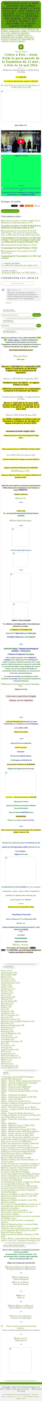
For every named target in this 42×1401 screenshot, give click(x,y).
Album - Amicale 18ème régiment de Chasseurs (21, 1080)
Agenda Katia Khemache (11, 1078)
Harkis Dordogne (14, 1394)
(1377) (6, 970)
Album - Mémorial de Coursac (13, 1127)
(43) (7, 1013)
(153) (7, 990)
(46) (7, 1011)
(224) (8, 980)
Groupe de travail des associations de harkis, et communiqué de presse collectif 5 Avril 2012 (20, 1164)
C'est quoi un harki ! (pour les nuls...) (16, 1145)
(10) (9, 1065)
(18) (12, 1041)
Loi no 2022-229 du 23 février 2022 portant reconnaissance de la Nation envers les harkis (19, 1186)
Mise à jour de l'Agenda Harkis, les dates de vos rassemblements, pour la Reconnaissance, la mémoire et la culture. (21, 1206)
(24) (11, 1033)
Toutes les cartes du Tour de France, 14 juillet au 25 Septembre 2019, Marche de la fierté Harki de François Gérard (20, 1230)
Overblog (21, 1390)
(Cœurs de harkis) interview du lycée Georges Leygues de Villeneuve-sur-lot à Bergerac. (20, 1148)
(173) (8, 988)
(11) (6, 1061)
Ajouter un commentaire (17, 283)
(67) (6, 1005)
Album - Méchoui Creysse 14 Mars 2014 (18, 1125)
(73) (7, 1003)
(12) (6, 1059)
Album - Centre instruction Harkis (15, 1088)
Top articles (35, 1394)
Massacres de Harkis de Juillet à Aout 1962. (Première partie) (19, 1201)
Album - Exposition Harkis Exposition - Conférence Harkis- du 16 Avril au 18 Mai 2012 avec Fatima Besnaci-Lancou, (20, 1115)
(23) (7, 1035)
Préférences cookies (20, 1398)
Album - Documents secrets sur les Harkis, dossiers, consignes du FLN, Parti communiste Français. (20, 1109)
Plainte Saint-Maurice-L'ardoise (14, 1210)
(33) (7, 1023)
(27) (8, 1027)
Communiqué (21, 52)
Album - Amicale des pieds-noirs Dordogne (19, 1082)
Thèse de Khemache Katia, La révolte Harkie (19, 1224)
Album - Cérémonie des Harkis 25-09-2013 (19, 1097)
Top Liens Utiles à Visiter (11, 1226)
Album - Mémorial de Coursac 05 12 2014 (18, 1129)
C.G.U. (19, 1396)
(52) (5, 1009)
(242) (7, 978)
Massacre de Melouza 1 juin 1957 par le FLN (19, 1194)
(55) (6, 1007)
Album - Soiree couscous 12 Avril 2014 (17, 1133)
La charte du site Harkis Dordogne (15, 1171)
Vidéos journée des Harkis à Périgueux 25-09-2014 (20, 1235)
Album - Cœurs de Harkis (11, 1099)
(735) (9, 972)
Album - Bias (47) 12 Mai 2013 (14, 1084)
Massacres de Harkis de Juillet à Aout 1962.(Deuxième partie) (19, 1197)
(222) (10, 982)
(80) (9, 1001)
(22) (9, 1037)
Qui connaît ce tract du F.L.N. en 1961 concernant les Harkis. (17, 1213)
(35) (7, 1017)
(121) (7, 992)
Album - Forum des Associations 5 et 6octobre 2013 (20, 1120)
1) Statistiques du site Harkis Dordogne (17, 1076)
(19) (7, 1039)
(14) (6, 1051)
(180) (6, 986)
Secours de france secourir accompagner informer (17, 1221)
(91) (7, 999)
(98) (8, 997)
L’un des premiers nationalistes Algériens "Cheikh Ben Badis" (18, 1190)
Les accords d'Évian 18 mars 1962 (15, 1183)
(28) (12, 1025)
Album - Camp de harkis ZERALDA (16, 1086)
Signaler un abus (11, 1396)
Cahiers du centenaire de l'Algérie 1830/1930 (19, 1143)
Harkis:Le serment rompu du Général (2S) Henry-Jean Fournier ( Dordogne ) (18, 1168)
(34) (17, 1021)
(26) (7, 1031)
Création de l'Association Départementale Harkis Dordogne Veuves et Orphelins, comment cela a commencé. (18, 1153)
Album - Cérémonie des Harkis (14, 1095)
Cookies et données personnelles (31, 1396)
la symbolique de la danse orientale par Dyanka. (21, 1181)
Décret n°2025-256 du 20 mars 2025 (16, 1157)
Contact (3, 1396)
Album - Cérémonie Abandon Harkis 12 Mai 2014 (19, 1091)
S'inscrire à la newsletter (10, 211)
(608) (9, 974)
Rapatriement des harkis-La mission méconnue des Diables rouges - (20, 1217)
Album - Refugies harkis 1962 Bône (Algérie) (20, 1131)
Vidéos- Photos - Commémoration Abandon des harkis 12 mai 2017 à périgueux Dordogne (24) (21, 1239)
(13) (8, 1053)
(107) (6, 994)
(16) (6, 1047)
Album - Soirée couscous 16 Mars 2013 (17, 1135)
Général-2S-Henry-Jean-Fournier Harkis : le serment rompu (19, 1160)
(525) (6, 976)
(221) (6, 984)
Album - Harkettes (8, 1123)
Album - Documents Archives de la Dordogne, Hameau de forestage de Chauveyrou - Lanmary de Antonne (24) (20, 1103)
